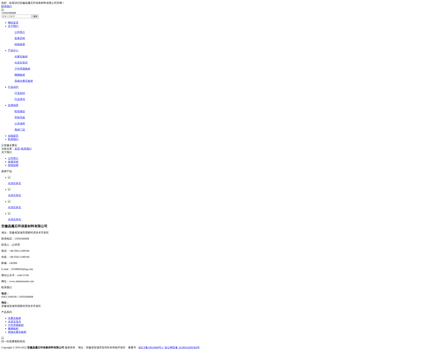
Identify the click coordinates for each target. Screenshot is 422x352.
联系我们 (6, 6)
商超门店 (20, 129)
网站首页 (13, 22)
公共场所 (20, 123)
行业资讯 (20, 99)
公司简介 (20, 32)
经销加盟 (20, 44)
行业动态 (13, 87)
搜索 (35, 16)
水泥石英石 (21, 62)
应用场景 (13, 105)
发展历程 (20, 38)
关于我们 (13, 26)
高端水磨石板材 (24, 81)
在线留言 (13, 135)
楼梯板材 (20, 74)
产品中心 (13, 50)
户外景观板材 (22, 68)
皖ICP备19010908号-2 (151, 347)
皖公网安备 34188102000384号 (182, 347)
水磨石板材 (21, 56)
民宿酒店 (20, 111)
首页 (17, 148)
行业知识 (20, 93)
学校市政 (20, 117)
